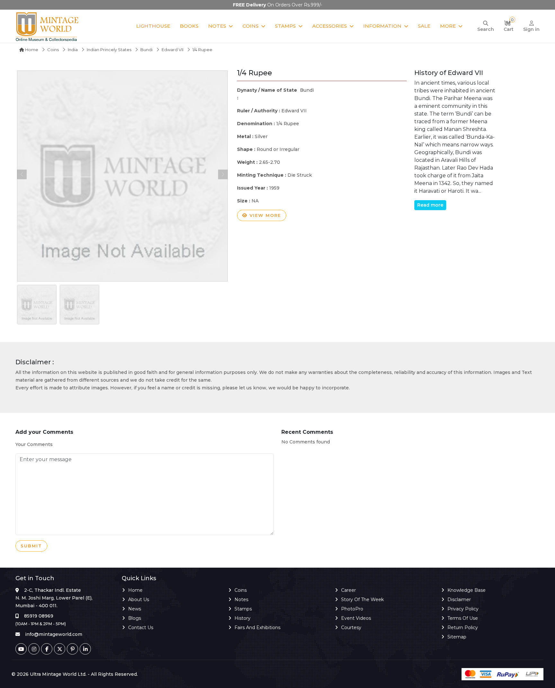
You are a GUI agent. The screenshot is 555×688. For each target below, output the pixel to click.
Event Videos (356, 618)
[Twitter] (59, 649)
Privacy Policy (463, 609)
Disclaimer (459, 599)
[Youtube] (21, 649)
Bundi (146, 49)
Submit (31, 545)
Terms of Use (462, 618)
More (448, 26)
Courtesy (351, 627)
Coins (250, 26)
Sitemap (456, 637)
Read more (430, 205)
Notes (217, 26)
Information (382, 26)
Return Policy (462, 627)
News (134, 609)
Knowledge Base (466, 590)
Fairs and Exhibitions (257, 627)
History (242, 618)
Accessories (329, 26)
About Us (138, 599)
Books (189, 26)
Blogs (134, 618)
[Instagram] (34, 649)
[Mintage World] (47, 26)
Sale (424, 26)
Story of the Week (362, 599)
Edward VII (172, 49)
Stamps (285, 26)
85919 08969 (38, 616)
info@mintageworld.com (53, 634)
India (73, 49)
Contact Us (140, 627)
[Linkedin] (85, 649)
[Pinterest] (72, 649)
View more (264, 215)
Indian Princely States (109, 49)
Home (31, 49)
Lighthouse (153, 26)
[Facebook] (46, 649)
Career (348, 590)
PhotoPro (352, 609)
